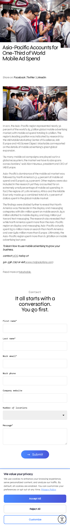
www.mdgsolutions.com (39, 262)
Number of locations (15, 407)
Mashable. (25, 272)
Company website (12, 390)
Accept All (35, 498)
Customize (35, 519)
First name (10, 320)
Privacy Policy (48, 489)
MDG (15, 255)
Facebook (19, 77)
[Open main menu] (64, 9)
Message (8, 425)
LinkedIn (41, 77)
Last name (9, 338)
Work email (10, 356)
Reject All (35, 509)
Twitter (31, 77)
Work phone (9, 373)
